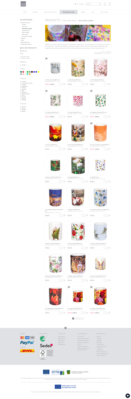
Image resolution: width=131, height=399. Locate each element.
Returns (80, 344)
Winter (23, 111)
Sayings (24, 98)
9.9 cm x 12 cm (26, 58)
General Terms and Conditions (102, 347)
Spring (23, 108)
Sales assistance (25, 42)
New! (24, 12)
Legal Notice (100, 350)
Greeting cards (26, 30)
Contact (99, 336)
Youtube (61, 342)
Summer (24, 110)
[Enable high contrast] (75, 4)
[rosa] (23, 74)
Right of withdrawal (83, 346)
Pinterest (61, 340)
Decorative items (69, 12)
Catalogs (99, 338)
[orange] (30, 74)
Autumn (24, 106)
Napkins (35, 12)
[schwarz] (32, 72)
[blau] (36, 72)
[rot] (23, 72)
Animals (24, 81)
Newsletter (99, 342)
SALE (93, 12)
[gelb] (38, 72)
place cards (25, 34)
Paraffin (24, 65)
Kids (23, 90)
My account (81, 336)
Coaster (24, 24)
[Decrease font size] (77, 4)
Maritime (24, 92)
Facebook (62, 336)
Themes (83, 12)
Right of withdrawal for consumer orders (84, 348)
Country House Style (27, 83)
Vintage (24, 100)
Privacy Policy (100, 344)
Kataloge (99, 340)
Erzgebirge (24, 86)
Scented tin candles (27, 36)
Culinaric (24, 84)
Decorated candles (27, 28)
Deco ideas (104, 12)
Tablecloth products (26, 44)
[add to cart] (64, 84)
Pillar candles (25, 32)
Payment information (83, 340)
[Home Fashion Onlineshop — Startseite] (23, 4)
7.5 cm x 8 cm (25, 56)
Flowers (24, 87)
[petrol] (21, 72)
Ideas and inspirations (83, 338)
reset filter (24, 51)
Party (23, 95)
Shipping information (83, 342)
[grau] (30, 72)
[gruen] (27, 72)
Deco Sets (24, 26)
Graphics (24, 89)
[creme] (25, 74)
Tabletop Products (50, 12)
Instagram (62, 338)
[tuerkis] (27, 74)
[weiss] (25, 72)
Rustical (24, 97)
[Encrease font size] (79, 4)
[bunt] (21, 74)
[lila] (34, 72)
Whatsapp (62, 344)
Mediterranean (26, 94)
